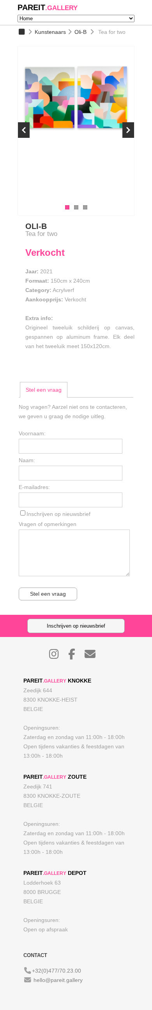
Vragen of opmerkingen (47, 524)
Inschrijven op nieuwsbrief (58, 514)
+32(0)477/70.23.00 (56, 971)
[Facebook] (75, 656)
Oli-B (80, 32)
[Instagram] (58, 656)
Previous (24, 130)
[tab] (43, 390)
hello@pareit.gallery (58, 980)
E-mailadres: (34, 487)
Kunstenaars (50, 32)
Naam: (27, 460)
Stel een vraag (44, 390)
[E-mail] (94, 656)
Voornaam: (32, 433)
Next (128, 130)
